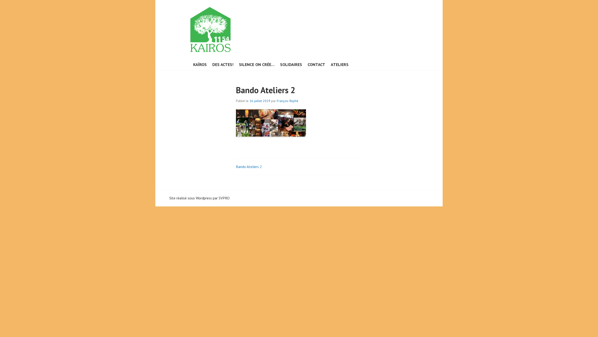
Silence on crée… (256, 64)
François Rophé (287, 101)
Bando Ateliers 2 (249, 166)
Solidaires (291, 64)
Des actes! (222, 64)
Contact (316, 64)
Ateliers (340, 64)
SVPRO (224, 198)
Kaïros (200, 64)
